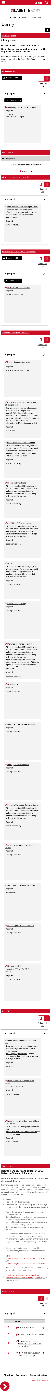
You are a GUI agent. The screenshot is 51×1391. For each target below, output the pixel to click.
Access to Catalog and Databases (15, 333)
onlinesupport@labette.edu (16, 1053)
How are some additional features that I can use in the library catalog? (29, 1343)
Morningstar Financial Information (21, 644)
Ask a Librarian (8, 152)
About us (8, 1375)
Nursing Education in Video (18, 764)
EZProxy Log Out (14, 966)
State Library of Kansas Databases (21, 885)
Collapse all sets (42, 84)
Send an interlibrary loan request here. (22, 206)
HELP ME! (6, 1011)
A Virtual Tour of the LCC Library (31, 1327)
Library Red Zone (35, 17)
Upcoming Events (9, 35)
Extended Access (9, 71)
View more (10, 668)
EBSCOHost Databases (16, 483)
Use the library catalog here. (18, 362)
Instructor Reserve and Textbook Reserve (19, 251)
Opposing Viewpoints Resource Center (22, 805)
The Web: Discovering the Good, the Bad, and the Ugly (31, 1354)
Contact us (21, 1375)
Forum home (27, 171)
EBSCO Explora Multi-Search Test (20, 925)
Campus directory (38, 1375)
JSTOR (9, 563)
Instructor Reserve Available (18, 287)
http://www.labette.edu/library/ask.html (21, 1131)
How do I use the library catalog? (31, 1334)
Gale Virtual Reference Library (19, 523)
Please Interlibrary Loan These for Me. (17, 177)
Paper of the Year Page (30, 59)
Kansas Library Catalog (16, 603)
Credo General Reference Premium (21, 442)
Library (24, 17)
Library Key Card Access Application (21, 107)
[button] (12, 78)
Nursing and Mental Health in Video (21, 724)
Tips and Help (7, 1166)
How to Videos (8, 1291)
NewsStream (12, 684)
